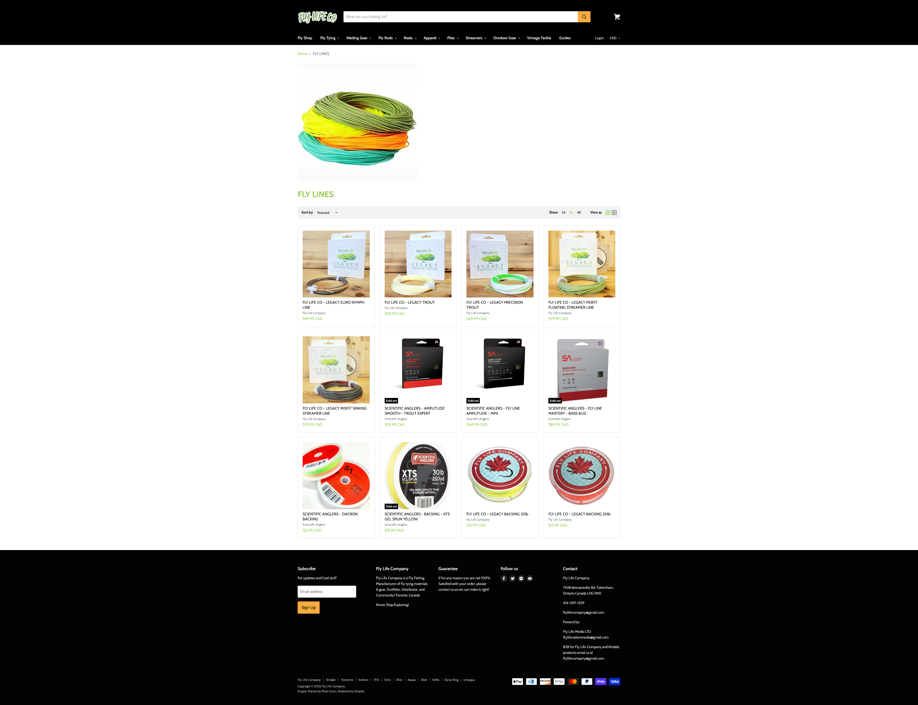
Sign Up (308, 607)
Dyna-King (451, 680)
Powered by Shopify (351, 691)
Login (599, 38)
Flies (451, 38)
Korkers (363, 680)
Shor (399, 680)
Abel (424, 680)
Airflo (435, 680)
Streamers (474, 38)
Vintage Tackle (539, 38)
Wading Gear (357, 38)
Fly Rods (386, 38)
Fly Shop (305, 38)
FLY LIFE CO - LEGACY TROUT (410, 302)
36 (571, 212)
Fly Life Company (309, 680)
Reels (409, 38)
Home (303, 54)
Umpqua (469, 680)
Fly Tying (328, 38)
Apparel (430, 38)
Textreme (347, 680)
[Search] (584, 16)
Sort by (307, 212)
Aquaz (412, 680)
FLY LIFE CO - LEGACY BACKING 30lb (579, 514)
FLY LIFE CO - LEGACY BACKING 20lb (497, 514)
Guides (565, 38)
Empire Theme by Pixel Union (317, 691)
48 (579, 212)
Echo (387, 680)
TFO (376, 680)
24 (563, 212)
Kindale (331, 680)
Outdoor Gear (505, 38)
